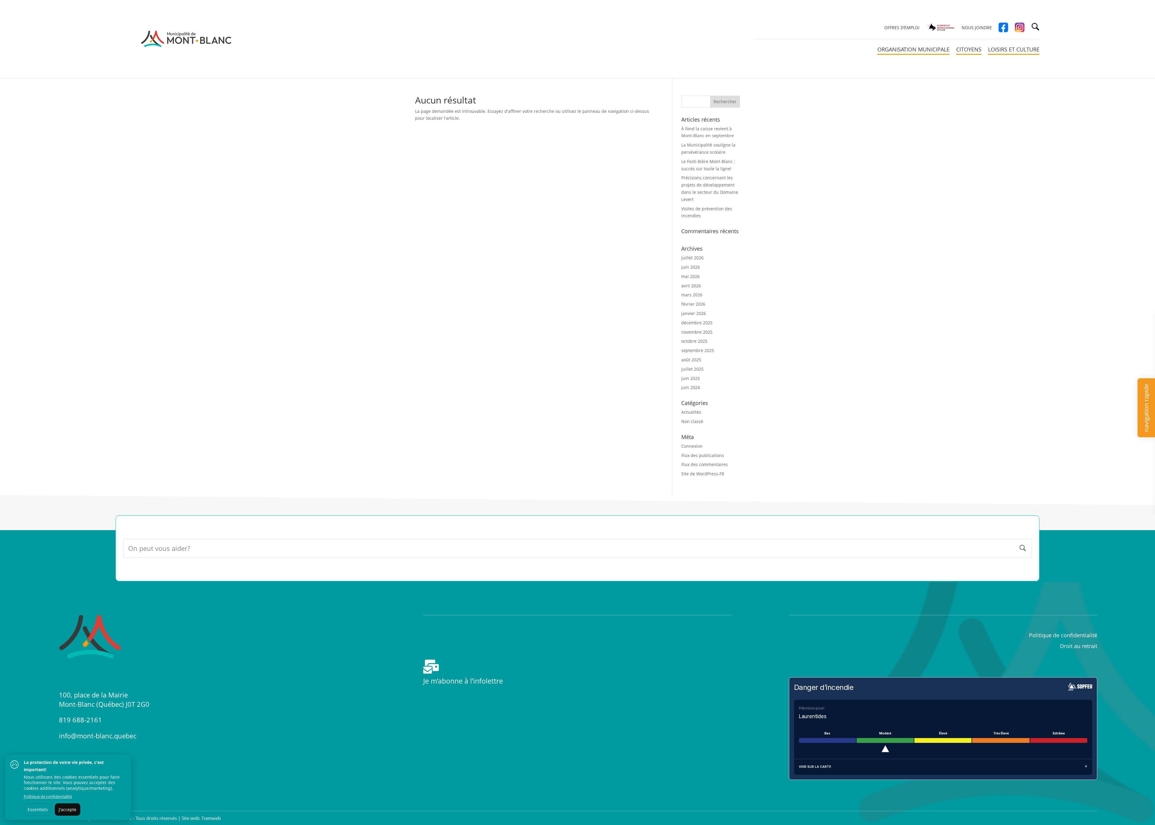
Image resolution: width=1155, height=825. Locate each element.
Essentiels (38, 809)
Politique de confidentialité (1063, 635)
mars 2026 (691, 295)
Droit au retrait (1078, 646)
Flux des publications (702, 455)
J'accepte (67, 809)
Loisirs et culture (1014, 50)
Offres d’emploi (901, 28)
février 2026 (693, 304)
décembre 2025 (697, 323)
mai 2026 (690, 276)
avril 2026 (691, 286)
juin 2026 (690, 267)
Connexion (692, 446)
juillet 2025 (692, 369)
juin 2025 (690, 378)
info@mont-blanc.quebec (97, 735)
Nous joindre (977, 28)
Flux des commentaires (704, 464)
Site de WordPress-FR (702, 474)
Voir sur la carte (815, 766)
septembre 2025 (697, 350)
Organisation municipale (913, 50)
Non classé (692, 421)
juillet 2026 (692, 258)
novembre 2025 (697, 332)
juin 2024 (690, 387)
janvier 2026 (693, 313)
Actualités (691, 412)
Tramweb (211, 818)
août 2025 (691, 360)
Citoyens (968, 50)
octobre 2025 (694, 341)
